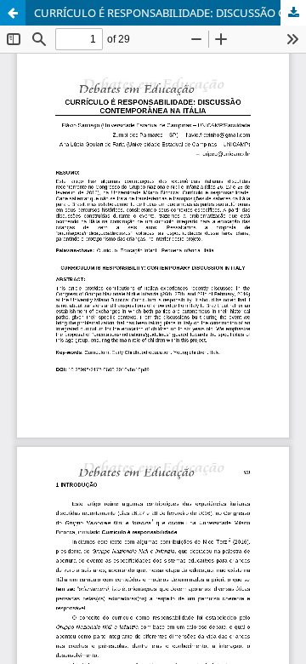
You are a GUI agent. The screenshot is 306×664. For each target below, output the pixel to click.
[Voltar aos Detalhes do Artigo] (13, 13)
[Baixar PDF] (293, 13)
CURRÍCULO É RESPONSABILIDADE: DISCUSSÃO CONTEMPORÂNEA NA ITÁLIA (170, 12)
